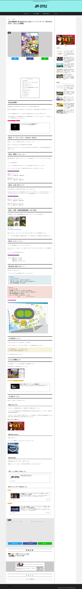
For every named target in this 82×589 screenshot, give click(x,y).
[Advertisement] (30, 27)
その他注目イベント (26, 92)
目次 (29, 78)
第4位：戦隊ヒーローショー (27, 84)
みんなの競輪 (19, 521)
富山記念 (43, 521)
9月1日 (14, 521)
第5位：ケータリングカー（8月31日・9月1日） (30, 82)
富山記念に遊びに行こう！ (27, 90)
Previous (54, 39)
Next (77, 39)
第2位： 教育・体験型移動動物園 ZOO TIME (30, 87)
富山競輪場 (38, 521)
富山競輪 (33, 521)
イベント (24, 521)
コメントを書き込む (30, 579)
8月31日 (10, 521)
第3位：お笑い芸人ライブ (27, 85)
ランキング (28, 521)
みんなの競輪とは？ (26, 94)
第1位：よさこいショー (26, 89)
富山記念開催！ (25, 80)
